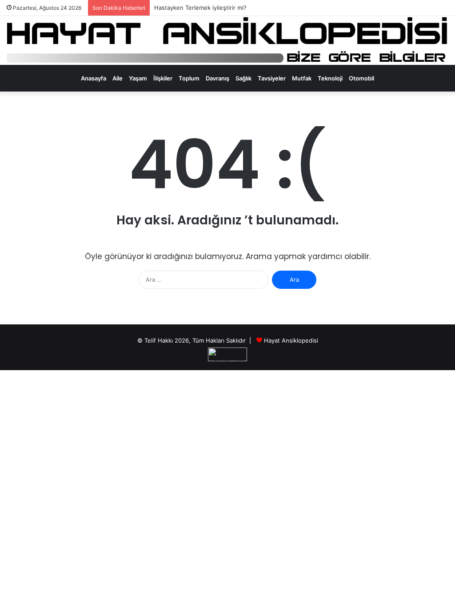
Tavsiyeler (272, 78)
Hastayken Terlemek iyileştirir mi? (200, 7)
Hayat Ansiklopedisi (291, 340)
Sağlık (243, 78)
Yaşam (138, 78)
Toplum (189, 78)
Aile (117, 78)
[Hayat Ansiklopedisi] (227, 40)
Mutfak (301, 78)
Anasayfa (93, 78)
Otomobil (361, 78)
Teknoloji (330, 78)
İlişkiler (162, 78)
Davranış (217, 78)
